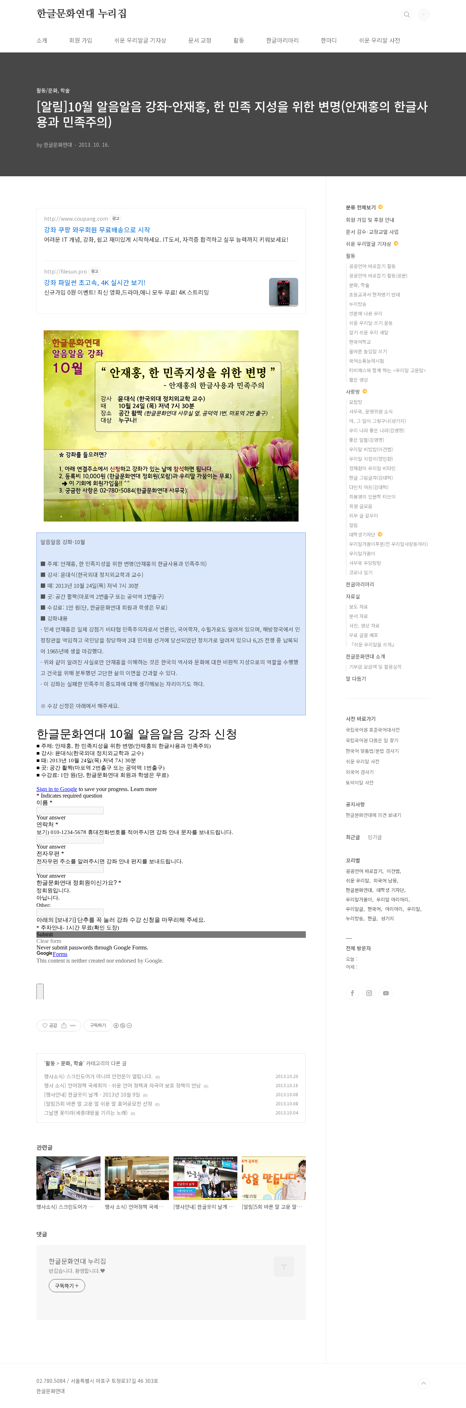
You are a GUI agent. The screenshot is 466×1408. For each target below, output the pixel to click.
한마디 (329, 40)
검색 (407, 14)
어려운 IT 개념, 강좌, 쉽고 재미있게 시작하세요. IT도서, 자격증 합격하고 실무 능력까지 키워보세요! (166, 239)
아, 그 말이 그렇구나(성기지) (377, 420)
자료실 (353, 596)
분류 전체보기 (361, 207)
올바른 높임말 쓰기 (368, 351)
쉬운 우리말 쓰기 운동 (371, 322)
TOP (424, 1383)
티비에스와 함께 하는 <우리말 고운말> (387, 370)
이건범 (393, 871)
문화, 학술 (72, 1063)
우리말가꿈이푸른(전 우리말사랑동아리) (388, 543)
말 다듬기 (356, 678)
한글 (372, 918)
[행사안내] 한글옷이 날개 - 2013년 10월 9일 (92, 1094)
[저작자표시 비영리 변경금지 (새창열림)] (122, 1026)
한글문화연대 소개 (365, 656)
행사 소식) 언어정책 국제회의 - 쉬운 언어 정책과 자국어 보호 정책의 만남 (122, 1085)
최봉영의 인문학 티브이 (372, 496)
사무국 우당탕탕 (365, 562)
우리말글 (354, 908)
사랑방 (354, 391)
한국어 (374, 908)
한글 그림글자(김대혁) (371, 477)
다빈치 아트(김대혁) (368, 487)
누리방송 (358, 303)
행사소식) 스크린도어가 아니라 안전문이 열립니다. (98, 1076)
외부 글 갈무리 (363, 515)
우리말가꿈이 (362, 553)
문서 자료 (358, 616)
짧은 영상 (358, 379)
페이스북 (352, 993)
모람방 (355, 401)
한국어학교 (360, 341)
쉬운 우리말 (357, 880)
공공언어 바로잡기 (364, 871)
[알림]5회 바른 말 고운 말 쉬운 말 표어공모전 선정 (98, 1103)
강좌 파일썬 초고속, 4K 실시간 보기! (95, 282)
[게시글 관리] (73, 1025)
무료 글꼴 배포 (363, 635)
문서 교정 (200, 40)
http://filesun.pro (65, 271)
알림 (353, 525)
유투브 (385, 993)
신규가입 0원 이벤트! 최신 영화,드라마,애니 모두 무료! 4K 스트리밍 (126, 292)
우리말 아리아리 (392, 899)
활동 (238, 40)
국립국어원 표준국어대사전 (373, 729)
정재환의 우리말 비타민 (372, 468)
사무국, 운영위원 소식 (371, 411)
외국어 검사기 (360, 771)
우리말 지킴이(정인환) (371, 458)
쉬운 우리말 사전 (379, 40)
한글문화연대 (359, 889)
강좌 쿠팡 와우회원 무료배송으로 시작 (97, 229)
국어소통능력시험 (366, 360)
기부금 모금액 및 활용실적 (375, 666)
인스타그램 (369, 993)
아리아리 (394, 908)
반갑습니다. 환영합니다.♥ (77, 1270)
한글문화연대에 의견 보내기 (373, 814)
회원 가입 (80, 40)
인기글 (375, 837)
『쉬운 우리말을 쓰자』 (372, 644)
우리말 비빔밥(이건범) (371, 449)
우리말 (413, 908)
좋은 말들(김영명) (366, 439)
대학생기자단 (363, 534)
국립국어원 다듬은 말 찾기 (372, 740)
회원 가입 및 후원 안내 (370, 219)
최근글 (353, 837)
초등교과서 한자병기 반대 (374, 294)
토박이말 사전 (360, 782)
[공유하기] (63, 1025)
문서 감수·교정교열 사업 (372, 231)
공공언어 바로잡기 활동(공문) (378, 275)
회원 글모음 (360, 506)
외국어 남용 (385, 880)
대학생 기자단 (390, 889)
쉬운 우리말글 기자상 (140, 40)
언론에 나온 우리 (366, 313)
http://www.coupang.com (76, 219)
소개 (41, 40)
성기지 (387, 918)
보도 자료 (358, 606)
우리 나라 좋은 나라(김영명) (376, 430)
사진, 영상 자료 (364, 625)
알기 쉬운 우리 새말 (368, 332)
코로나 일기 (360, 572)
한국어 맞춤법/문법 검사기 (372, 750)
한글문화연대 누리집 (81, 14)
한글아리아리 (282, 40)
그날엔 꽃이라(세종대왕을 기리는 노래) (86, 1112)
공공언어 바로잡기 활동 (372, 266)
